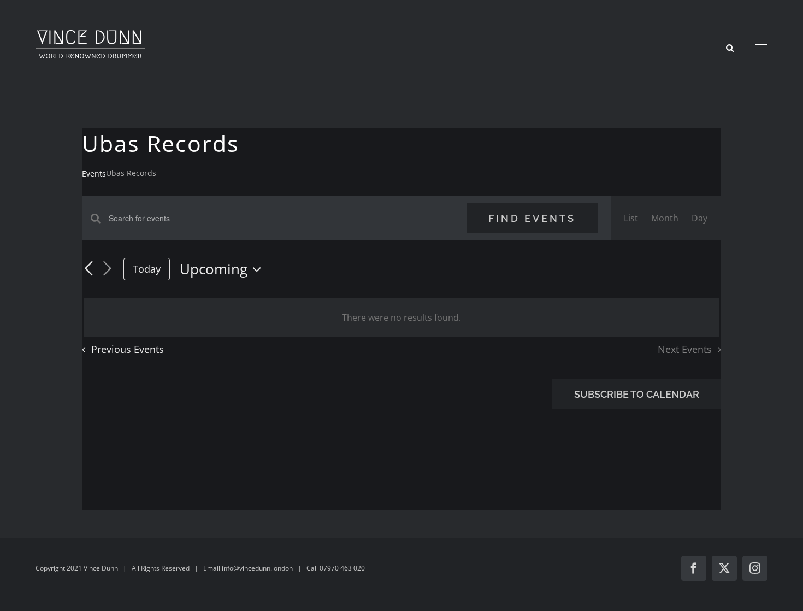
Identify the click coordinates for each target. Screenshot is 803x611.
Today (147, 268)
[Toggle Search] (730, 47)
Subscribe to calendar (636, 394)
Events (94, 173)
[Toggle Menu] (761, 48)
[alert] (401, 317)
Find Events (532, 218)
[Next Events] (107, 269)
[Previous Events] (88, 268)
